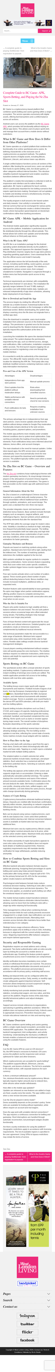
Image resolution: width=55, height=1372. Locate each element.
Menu (25, 40)
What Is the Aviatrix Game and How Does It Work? (41, 49)
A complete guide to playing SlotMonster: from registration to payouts (13, 51)
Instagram (27, 1316)
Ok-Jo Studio (36, 1352)
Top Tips (6, 1149)
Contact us (38, 1350)
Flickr (27, 1332)
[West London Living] (27, 10)
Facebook (27, 1340)
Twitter (27, 1324)
